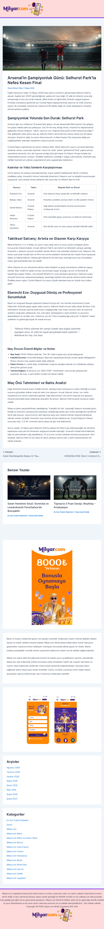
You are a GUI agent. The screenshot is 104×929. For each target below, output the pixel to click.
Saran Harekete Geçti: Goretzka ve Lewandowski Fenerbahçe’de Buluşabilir (28, 507)
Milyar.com (12, 829)
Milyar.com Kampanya (17, 856)
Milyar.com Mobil (14, 860)
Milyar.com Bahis (14, 833)
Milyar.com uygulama (16, 878)
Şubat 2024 (12, 799)
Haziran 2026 (13, 776)
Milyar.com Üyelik (15, 873)
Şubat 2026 (12, 794)
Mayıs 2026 (12, 781)
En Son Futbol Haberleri (17, 516)
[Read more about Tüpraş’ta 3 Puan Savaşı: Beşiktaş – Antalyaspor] (75, 487)
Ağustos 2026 (13, 767)
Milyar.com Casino (15, 851)
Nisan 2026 (12, 785)
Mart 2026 (11, 790)
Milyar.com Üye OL (15, 869)
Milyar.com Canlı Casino (18, 847)
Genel (9, 825)
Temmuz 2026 (13, 772)
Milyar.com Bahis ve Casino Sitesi (22, 838)
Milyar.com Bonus (15, 842)
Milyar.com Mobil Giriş (17, 864)
